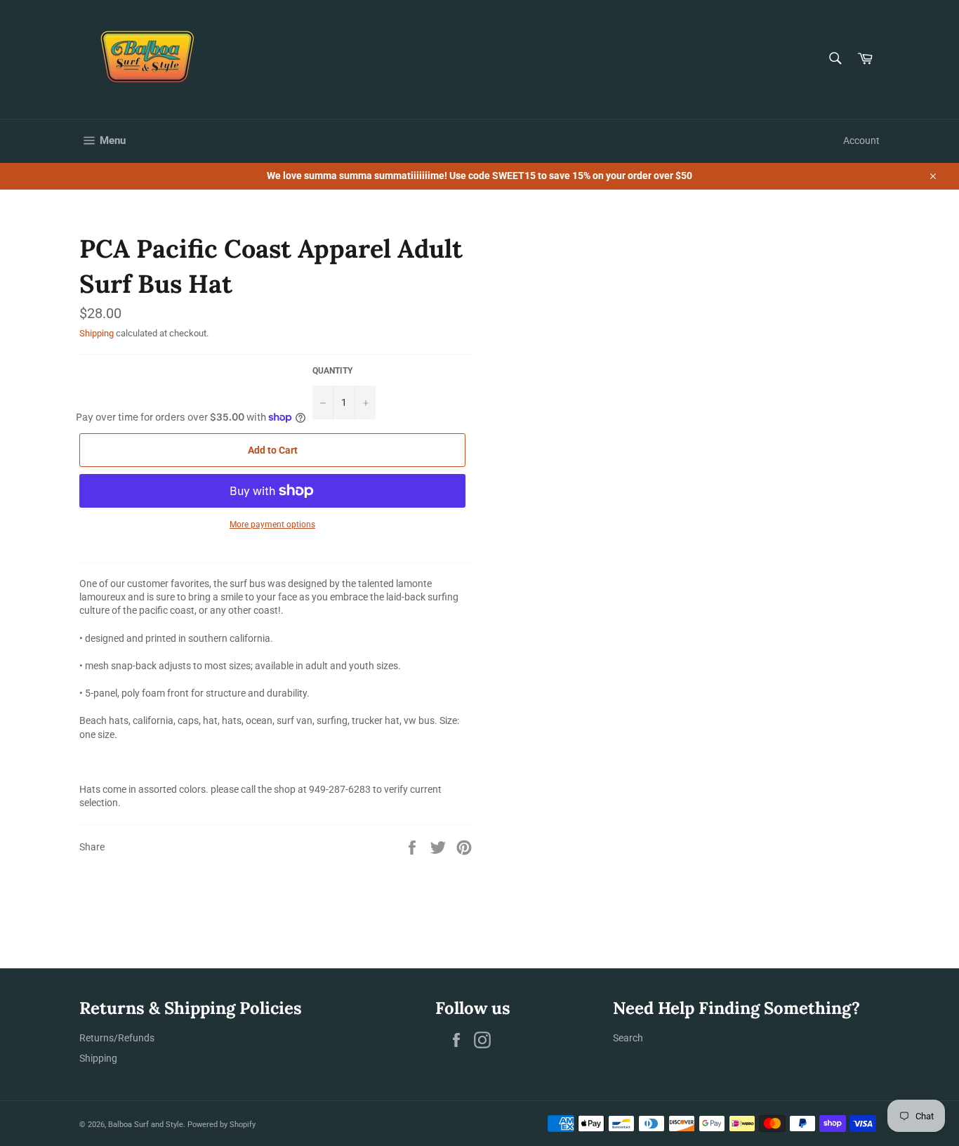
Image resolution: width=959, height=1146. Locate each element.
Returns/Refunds (116, 1037)
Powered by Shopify (221, 1124)
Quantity (332, 371)
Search (628, 1037)
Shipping (96, 333)
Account (861, 140)
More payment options (272, 524)
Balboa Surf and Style (145, 1124)
